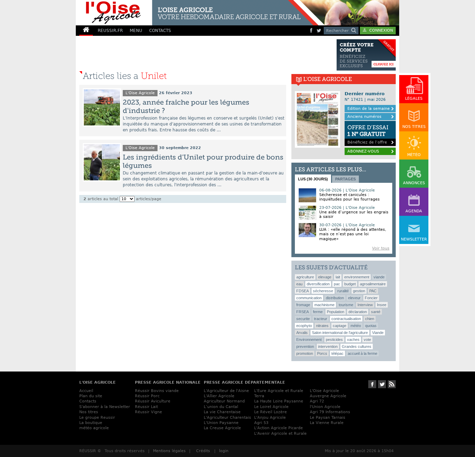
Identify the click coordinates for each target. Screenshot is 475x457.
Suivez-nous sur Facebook (372, 384)
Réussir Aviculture (152, 401)
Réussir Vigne (148, 412)
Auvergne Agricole (328, 396)
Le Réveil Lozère (270, 412)
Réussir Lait (146, 407)
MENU (136, 30)
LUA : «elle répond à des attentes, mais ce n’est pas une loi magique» (352, 234)
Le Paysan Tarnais (327, 417)
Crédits (203, 451)
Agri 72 (317, 401)
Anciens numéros (364, 116)
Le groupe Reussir (97, 417)
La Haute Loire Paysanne (278, 401)
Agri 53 (261, 423)
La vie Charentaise (222, 412)
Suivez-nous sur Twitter (382, 384)
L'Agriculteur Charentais (227, 417)
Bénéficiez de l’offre (367, 134)
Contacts (87, 401)
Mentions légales (169, 451)
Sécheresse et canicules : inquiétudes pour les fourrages (349, 197)
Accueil (86, 391)
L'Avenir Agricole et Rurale (280, 433)
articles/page (148, 199)
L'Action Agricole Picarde (278, 428)
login (223, 451)
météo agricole (94, 428)
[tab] (313, 178)
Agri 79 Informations (330, 412)
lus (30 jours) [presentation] (313, 179)
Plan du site (90, 396)
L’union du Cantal (221, 407)
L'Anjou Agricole (270, 417)
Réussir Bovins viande (157, 391)
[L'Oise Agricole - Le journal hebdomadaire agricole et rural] (197, 12)
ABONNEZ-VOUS (363, 151)
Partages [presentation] (345, 179)
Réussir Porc (147, 396)
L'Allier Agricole (219, 396)
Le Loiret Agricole (271, 407)
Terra (259, 396)
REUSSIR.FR (110, 30)
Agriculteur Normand (224, 401)
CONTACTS (160, 30)
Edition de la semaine (368, 108)
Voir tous (380, 248)
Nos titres (88, 412)
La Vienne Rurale (327, 423)
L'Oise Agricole (140, 93)
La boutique (90, 423)
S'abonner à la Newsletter (104, 407)
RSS (392, 384)
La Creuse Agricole (222, 428)
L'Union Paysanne (221, 423)
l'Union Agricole (325, 407)
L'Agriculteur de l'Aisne (226, 391)
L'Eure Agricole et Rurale (278, 391)
